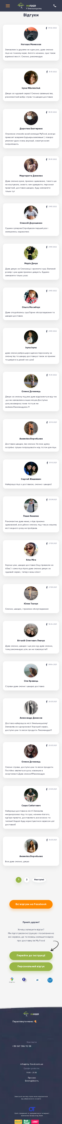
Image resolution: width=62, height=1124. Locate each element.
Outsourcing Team (36, 1115)
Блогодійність (32, 1081)
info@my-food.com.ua (31, 1064)
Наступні (39, 880)
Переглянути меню (25, 1022)
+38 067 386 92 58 (21, 1046)
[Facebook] (46, 28)
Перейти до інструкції (31, 955)
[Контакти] (55, 6)
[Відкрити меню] (7, 6)
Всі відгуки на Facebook (31, 904)
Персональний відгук (31, 966)
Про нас (32, 1078)
